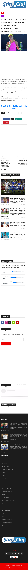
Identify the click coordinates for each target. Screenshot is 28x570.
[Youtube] (18, 553)
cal (20, 112)
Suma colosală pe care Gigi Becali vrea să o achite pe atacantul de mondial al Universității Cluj (17, 200)
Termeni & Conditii (22, 567)
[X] (12, 553)
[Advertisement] (14, 63)
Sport (2, 16)
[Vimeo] (15, 553)
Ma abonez (6, 344)
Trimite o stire (14, 550)
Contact (14, 547)
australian (16, 112)
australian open (9, 112)
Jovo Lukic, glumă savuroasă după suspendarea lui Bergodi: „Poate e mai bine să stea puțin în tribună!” (17, 235)
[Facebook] (6, 553)
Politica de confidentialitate (9, 567)
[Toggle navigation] (2, 13)
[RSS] (22, 553)
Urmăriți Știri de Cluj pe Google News (14, 107)
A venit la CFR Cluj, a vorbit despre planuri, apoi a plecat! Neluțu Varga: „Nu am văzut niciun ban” (17, 224)
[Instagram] (9, 553)
